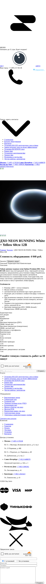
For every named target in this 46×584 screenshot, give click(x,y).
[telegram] (16, 101)
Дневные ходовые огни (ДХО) (15, 403)
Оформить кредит (13, 261)
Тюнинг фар (8, 155)
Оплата (7, 428)
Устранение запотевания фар (14, 153)
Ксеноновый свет (10, 405)
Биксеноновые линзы (12, 397)
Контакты (7, 143)
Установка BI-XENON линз (14, 149)
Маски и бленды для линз (13, 407)
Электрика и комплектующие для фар (18, 415)
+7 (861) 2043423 (19, 474)
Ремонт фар (8, 151)
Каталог (10, 250)
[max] (16, 117)
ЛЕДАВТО (20, 66)
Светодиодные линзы (12, 413)
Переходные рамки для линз (14, 411)
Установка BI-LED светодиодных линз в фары (21, 145)
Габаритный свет (10, 399)
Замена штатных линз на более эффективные (20, 147)
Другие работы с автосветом (14, 159)
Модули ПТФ (9, 409)
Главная (3, 250)
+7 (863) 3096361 (23, 467)
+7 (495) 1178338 (17, 441)
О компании (8, 139)
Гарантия (7, 426)
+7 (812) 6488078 (24, 459)
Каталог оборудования (12, 141)
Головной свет (9, 401)
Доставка (7, 430)
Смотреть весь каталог (8, 418)
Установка (8, 432)
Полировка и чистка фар (13, 157)
